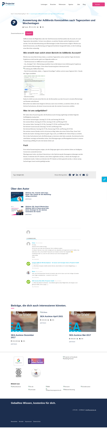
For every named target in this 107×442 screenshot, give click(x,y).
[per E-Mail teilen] (84, 174)
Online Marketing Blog (20, 13)
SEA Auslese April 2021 (51, 316)
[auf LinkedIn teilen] (77, 174)
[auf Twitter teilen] (73, 174)
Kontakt (21, 421)
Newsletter (14, 421)
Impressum (28, 421)
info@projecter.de (91, 410)
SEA (28, 13)
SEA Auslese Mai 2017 (80, 335)
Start (12, 13)
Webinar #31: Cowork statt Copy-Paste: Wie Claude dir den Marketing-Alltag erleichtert (38, 194)
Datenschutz (36, 421)
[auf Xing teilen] (80, 174)
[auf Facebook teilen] (70, 174)
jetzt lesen (28, 199)
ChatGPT (29, 33)
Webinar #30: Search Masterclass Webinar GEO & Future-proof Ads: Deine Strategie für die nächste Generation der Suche (37, 209)
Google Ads (20, 175)
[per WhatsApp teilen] (87, 174)
